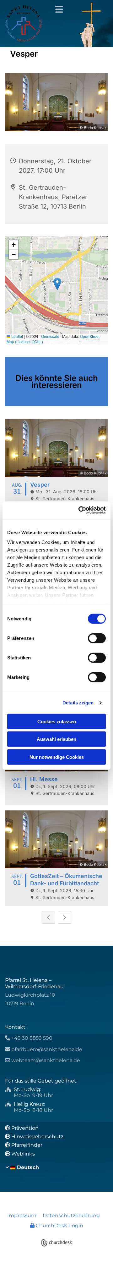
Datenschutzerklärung (71, 1215)
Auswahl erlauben (56, 739)
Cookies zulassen (56, 721)
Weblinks (23, 1154)
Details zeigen (78, 702)
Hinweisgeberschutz (37, 1136)
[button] (56, 9)
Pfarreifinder (26, 1145)
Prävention (25, 1128)
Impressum (21, 1215)
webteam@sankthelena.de (45, 1060)
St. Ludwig (27, 1089)
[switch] (97, 638)
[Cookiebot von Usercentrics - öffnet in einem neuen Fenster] (80, 510)
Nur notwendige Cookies (57, 756)
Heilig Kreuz (29, 1104)
